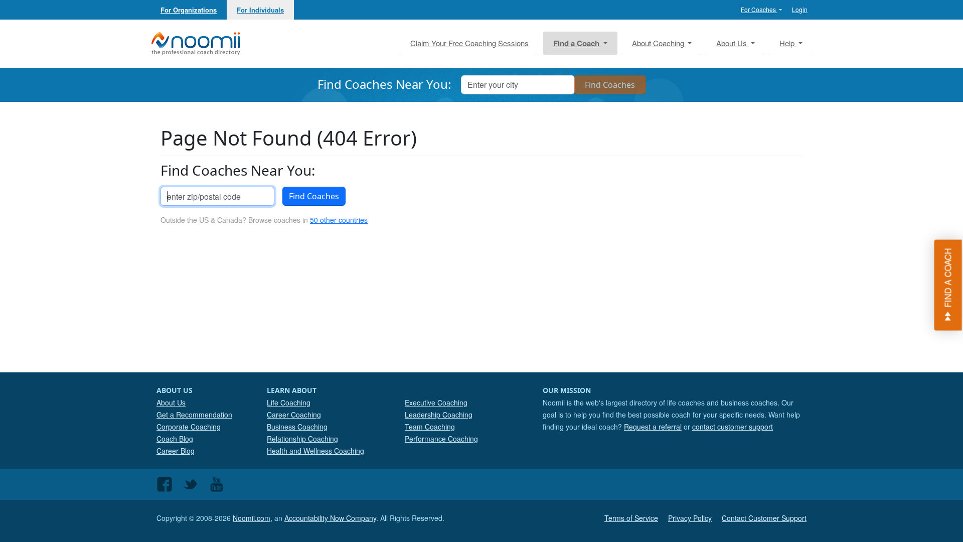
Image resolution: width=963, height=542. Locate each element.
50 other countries (339, 220)
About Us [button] (732, 43)
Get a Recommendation (194, 415)
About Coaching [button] (659, 43)
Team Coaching (430, 427)
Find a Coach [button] (577, 43)
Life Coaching (288, 402)
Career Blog (175, 451)
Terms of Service (631, 518)
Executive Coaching (436, 402)
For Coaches (759, 9)
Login (800, 9)
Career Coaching (294, 415)
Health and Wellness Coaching (315, 451)
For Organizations (188, 10)
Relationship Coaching (302, 439)
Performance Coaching (441, 439)
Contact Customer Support (764, 518)
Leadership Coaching (438, 415)
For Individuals (260, 10)
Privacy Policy (690, 518)
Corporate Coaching (188, 427)
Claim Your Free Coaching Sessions (469, 43)
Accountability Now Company (330, 518)
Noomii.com (251, 518)
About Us (171, 402)
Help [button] (787, 43)
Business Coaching (297, 427)
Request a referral (653, 427)
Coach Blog (174, 439)
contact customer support (732, 427)
